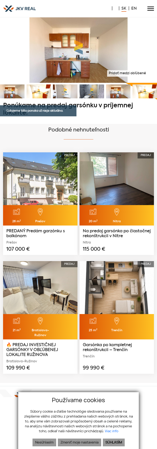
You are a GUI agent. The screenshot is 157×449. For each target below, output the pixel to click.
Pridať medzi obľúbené (128, 73)
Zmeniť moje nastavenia (80, 442)
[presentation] (5, 50)
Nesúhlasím (44, 442)
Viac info (111, 431)
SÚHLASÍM (113, 442)
